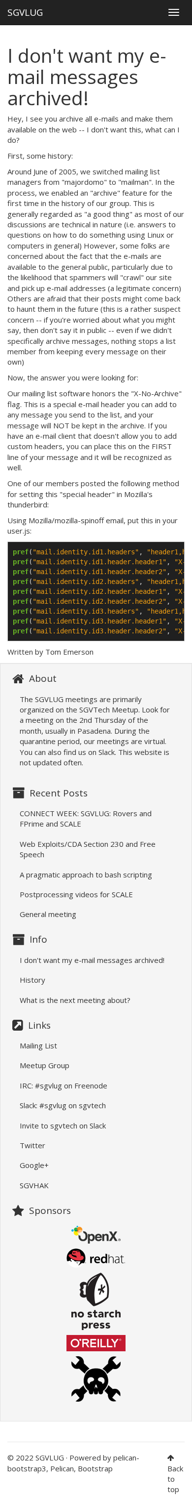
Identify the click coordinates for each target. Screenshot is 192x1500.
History (32, 980)
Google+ (34, 1165)
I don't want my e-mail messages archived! (92, 960)
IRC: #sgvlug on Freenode (63, 1085)
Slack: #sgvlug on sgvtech (63, 1105)
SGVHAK (34, 1185)
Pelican (62, 1468)
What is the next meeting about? (75, 1000)
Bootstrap (95, 1468)
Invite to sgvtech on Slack (63, 1125)
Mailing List (38, 1045)
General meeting (48, 914)
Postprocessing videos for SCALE (76, 894)
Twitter (32, 1145)
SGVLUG (25, 10)
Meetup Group (44, 1065)
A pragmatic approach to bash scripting (86, 874)
